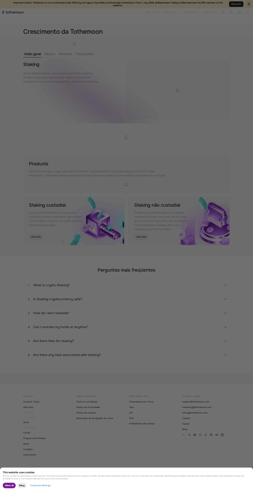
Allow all (9, 485)
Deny (22, 485)
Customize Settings (40, 485)
